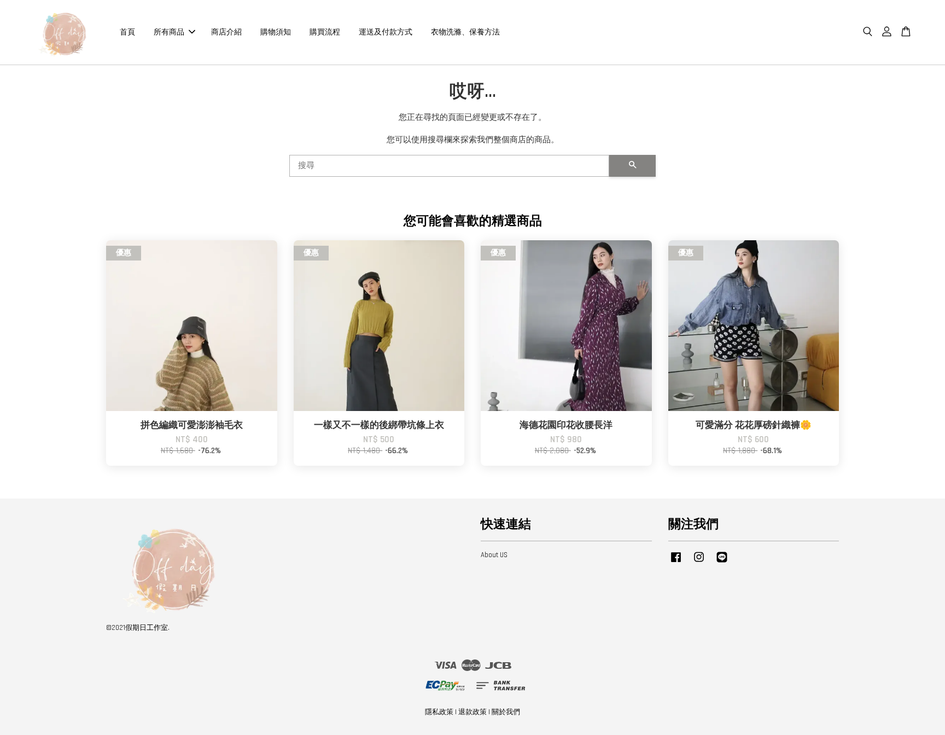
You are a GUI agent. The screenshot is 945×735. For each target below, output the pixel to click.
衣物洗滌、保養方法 (465, 31)
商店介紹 (226, 31)
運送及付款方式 (385, 31)
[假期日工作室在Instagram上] (699, 562)
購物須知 (275, 31)
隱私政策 (439, 712)
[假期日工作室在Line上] (722, 562)
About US (494, 555)
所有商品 (169, 31)
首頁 (127, 31)
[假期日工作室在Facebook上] (676, 562)
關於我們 (506, 712)
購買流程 (325, 31)
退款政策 (472, 712)
